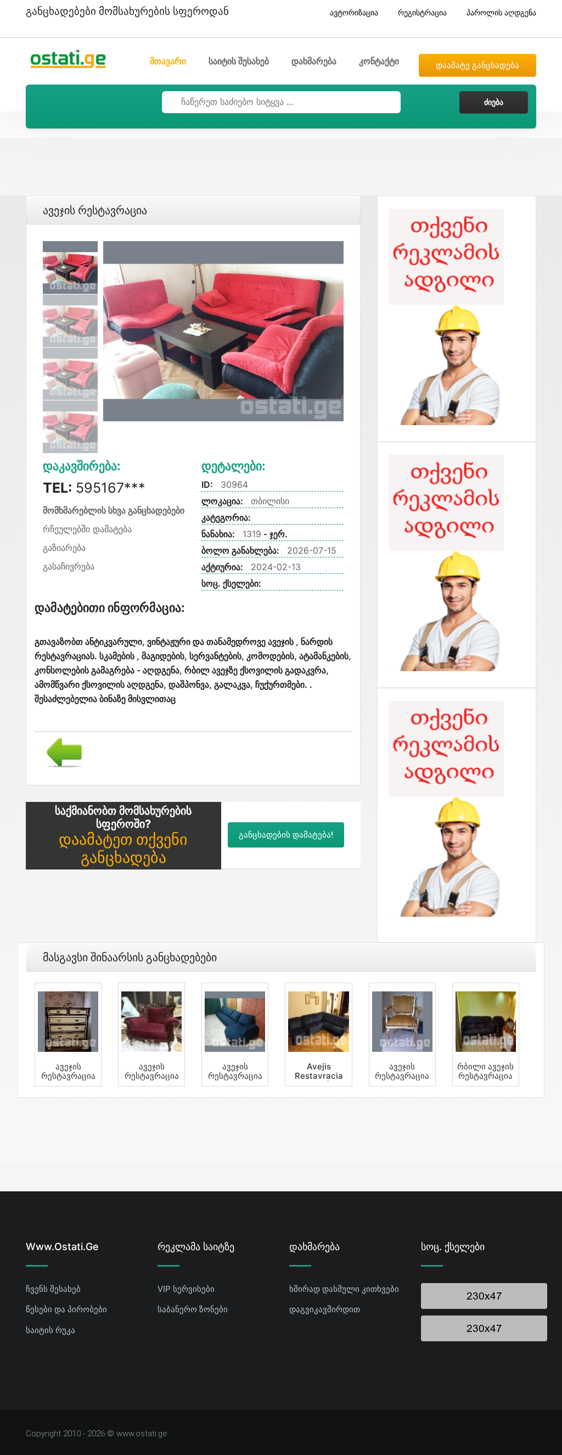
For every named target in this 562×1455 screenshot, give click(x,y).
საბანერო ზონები (193, 1309)
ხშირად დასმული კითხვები (344, 1289)
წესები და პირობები (66, 1309)
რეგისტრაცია (422, 12)
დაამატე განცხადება (477, 65)
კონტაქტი (379, 60)
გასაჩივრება (68, 566)
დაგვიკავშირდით (324, 1309)
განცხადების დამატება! (286, 835)
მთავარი (168, 60)
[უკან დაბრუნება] (60, 751)
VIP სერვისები (186, 1289)
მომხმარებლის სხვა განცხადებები (113, 510)
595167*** (94, 488)
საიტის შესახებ (239, 60)
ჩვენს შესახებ (53, 1289)
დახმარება (313, 60)
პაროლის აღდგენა (501, 12)
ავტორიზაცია (354, 12)
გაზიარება (64, 547)
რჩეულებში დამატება (87, 528)
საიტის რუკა (50, 1330)
